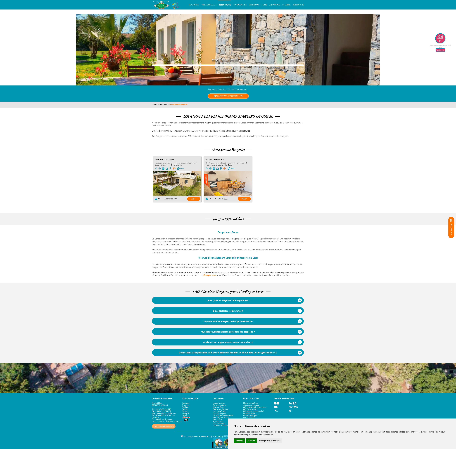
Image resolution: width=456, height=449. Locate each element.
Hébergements (224, 5)
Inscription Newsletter (164, 426)
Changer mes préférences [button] (269, 441)
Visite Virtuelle (209, 5)
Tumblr (185, 411)
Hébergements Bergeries (179, 104)
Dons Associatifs (249, 417)
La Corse (286, 5)
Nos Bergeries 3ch (215, 159)
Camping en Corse (219, 405)
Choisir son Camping (220, 409)
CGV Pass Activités (250, 409)
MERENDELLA (206, 437)
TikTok (184, 415)
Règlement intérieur (251, 403)
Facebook (185, 403)
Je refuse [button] (251, 441)
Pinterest (185, 413)
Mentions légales (249, 413)
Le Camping (194, 5)
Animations (274, 5)
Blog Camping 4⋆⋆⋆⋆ (221, 417)
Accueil (154, 104)
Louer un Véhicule (219, 411)
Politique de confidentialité (253, 411)
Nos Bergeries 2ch (164, 159)
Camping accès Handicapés (223, 415)
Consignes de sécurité (251, 415)
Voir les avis (440, 50)
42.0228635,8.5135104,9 (165, 415)
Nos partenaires (219, 403)
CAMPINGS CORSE (193, 437)
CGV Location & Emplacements (254, 407)
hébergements (209, 275)
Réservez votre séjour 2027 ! (228, 96)
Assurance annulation (251, 405)
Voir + (193, 199)
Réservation (451, 229)
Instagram (186, 405)
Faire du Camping (219, 413)
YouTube (185, 407)
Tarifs (264, 5)
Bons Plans (254, 5)
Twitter (185, 409)
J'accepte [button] (239, 441)
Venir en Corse (218, 407)
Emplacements (240, 5)
